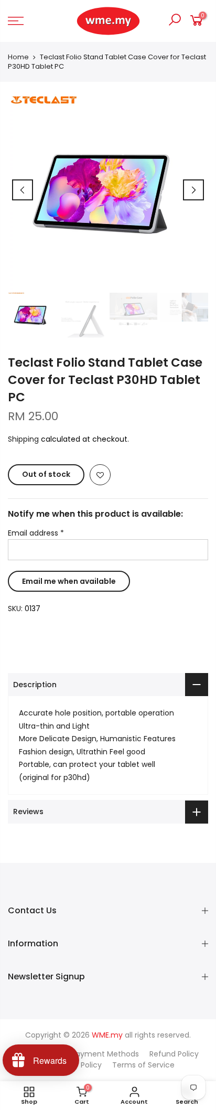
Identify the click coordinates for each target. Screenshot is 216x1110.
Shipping (23, 439)
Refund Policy (174, 1054)
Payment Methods (105, 1054)
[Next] (193, 189)
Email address (36, 533)
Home (18, 57)
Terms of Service (143, 1065)
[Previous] (22, 189)
